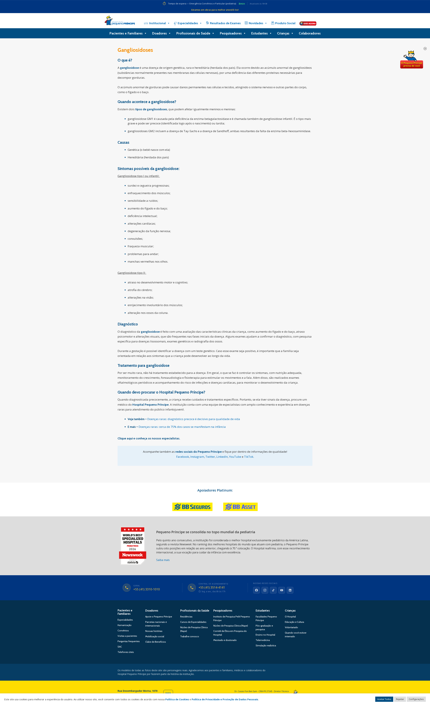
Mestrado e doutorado (225, 640)
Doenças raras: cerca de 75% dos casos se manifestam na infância (182, 427)
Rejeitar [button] (400, 699)
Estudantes (259, 33)
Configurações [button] (416, 699)
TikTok (248, 457)
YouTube (235, 457)
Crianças (283, 33)
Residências (186, 616)
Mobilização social (154, 636)
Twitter (210, 457)
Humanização (125, 625)
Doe (411, 59)
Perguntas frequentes (129, 641)
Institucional (157, 23)
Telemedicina (263, 640)
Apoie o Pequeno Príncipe (158, 616)
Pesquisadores (231, 33)
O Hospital (290, 616)
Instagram (197, 457)
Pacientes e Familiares (126, 33)
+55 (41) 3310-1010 (146, 589)
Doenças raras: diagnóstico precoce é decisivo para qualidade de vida (193, 419)
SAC (120, 646)
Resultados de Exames (225, 23)
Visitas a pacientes (127, 635)
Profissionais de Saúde (193, 33)
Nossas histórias (153, 631)
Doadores (159, 33)
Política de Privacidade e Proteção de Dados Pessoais (225, 699)
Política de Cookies (177, 699)
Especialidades (188, 23)
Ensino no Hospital (265, 634)
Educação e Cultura (294, 621)
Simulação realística (266, 645)
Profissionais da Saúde (194, 610)
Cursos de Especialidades (193, 621)
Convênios (123, 630)
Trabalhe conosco (189, 636)
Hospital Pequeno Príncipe (119, 21)
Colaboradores (310, 33)
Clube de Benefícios (155, 641)
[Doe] (307, 23)
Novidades (256, 23)
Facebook (182, 457)
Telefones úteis (126, 652)
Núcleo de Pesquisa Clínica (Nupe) (230, 625)
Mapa (168, 693)
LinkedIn (222, 457)
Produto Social (285, 23)
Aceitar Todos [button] (384, 699)
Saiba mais (163, 560)
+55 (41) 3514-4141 (212, 587)
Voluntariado (291, 627)
